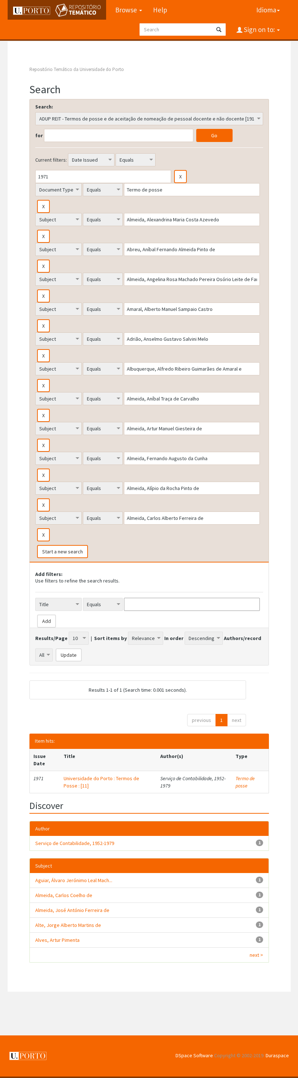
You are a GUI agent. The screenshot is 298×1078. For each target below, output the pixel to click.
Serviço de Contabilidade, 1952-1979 (74, 843)
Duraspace (277, 1055)
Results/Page (51, 638)
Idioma (266, 9)
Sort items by (110, 638)
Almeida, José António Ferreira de (72, 910)
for (39, 135)
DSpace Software (194, 1055)
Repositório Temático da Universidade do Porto (76, 69)
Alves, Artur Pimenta (57, 940)
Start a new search (62, 551)
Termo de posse (245, 782)
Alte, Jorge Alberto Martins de (68, 925)
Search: (44, 106)
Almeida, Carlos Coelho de (63, 895)
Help (160, 9)
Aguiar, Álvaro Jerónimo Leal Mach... (73, 880)
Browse (126, 9)
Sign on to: (259, 29)
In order (174, 638)
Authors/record (242, 638)
